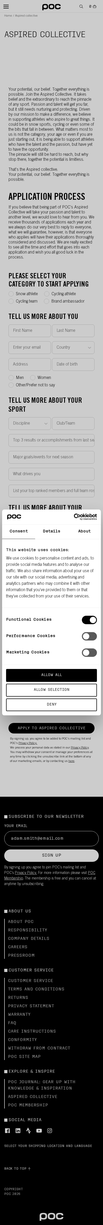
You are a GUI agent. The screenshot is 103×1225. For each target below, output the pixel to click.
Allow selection (51, 690)
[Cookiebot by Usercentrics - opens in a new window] (74, 516)
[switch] (89, 636)
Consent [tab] (19, 531)
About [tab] (84, 531)
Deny (52, 705)
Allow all (51, 675)
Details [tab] (51, 531)
